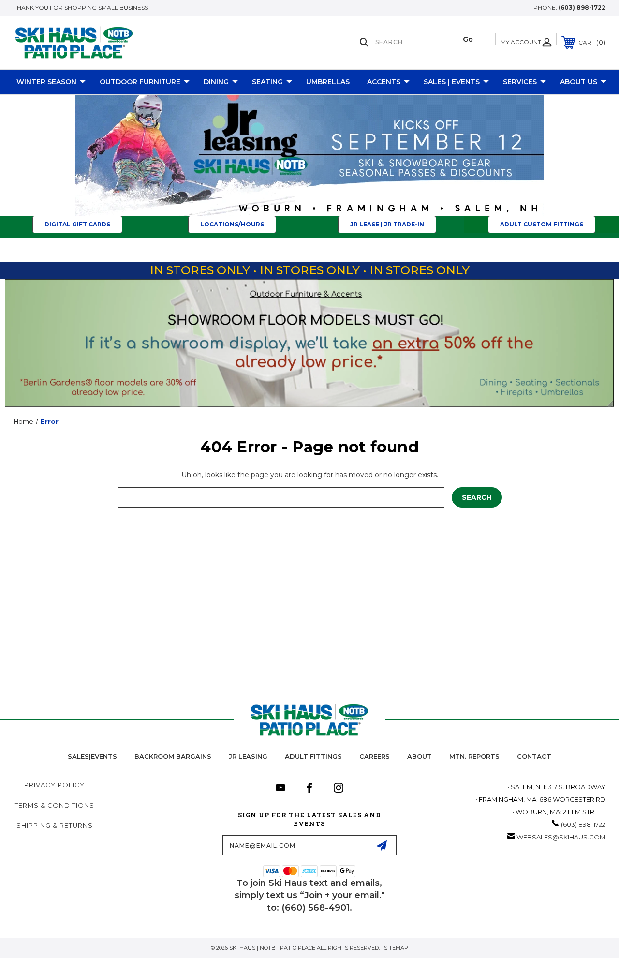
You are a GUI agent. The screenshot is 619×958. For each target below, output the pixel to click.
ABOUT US (578, 81)
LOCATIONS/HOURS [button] (232, 224)
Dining (216, 81)
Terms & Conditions (54, 805)
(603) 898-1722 (582, 7)
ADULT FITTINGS (313, 756)
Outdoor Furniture (140, 81)
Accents (383, 81)
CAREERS (374, 756)
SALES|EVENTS (92, 756)
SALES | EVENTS (452, 81)
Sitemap (396, 947)
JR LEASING (248, 756)
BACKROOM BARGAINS (172, 756)
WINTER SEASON (46, 81)
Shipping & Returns (54, 825)
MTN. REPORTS (474, 756)
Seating (267, 81)
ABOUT (419, 756)
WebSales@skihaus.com (560, 837)
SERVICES (520, 81)
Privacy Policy (54, 785)
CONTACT (534, 756)
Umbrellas (328, 81)
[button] (309, 155)
